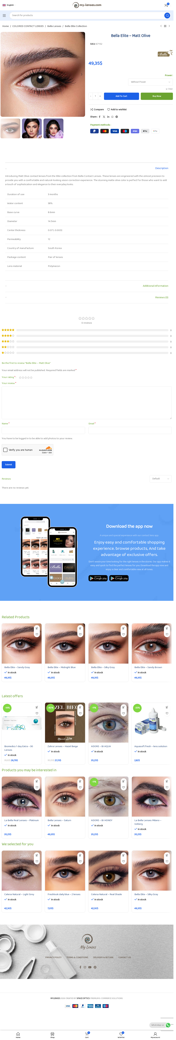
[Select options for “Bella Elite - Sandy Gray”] (37, 628)
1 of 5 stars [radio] (20, 377)
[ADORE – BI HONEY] (108, 797)
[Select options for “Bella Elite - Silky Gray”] (124, 628)
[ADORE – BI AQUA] (108, 723)
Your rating (8, 377)
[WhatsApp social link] (112, 117)
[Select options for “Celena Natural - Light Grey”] (37, 855)
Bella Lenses (54, 26)
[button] (4, 74)
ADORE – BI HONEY (101, 820)
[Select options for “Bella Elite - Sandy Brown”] (167, 628)
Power (168, 75)
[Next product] (169, 26)
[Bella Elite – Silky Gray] (108, 643)
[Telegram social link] (116, 117)
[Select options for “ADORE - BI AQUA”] (124, 707)
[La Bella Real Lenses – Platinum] (22, 797)
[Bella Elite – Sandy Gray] (22, 643)
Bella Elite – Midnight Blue (62, 667)
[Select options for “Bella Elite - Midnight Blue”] (80, 628)
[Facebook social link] (100, 117)
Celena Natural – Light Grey (19, 894)
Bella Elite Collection (76, 26)
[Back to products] (165, 26)
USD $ (165, 1021)
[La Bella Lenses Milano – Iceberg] (152, 797)
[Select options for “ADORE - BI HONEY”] (124, 781)
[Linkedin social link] (108, 117)
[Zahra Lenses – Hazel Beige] (65, 723)
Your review (9, 383)
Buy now (157, 96)
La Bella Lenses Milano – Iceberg (147, 822)
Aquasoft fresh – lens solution (150, 746)
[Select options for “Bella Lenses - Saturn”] (80, 781)
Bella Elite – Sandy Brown (148, 667)
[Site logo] (87, 5)
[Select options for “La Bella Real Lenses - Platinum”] (37, 781)
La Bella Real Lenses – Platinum (21, 820)
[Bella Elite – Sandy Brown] (152, 643)
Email (92, 424)
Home (5, 26)
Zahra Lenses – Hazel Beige (63, 746)
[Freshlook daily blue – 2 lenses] (65, 871)
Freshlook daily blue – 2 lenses (64, 894)
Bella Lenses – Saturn (59, 820)
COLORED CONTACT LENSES (28, 26)
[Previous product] (161, 26)
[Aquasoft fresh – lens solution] (152, 723)
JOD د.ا (165, 1014)
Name (5, 424)
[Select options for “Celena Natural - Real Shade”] (124, 855)
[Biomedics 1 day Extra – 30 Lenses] (22, 723)
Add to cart (121, 96)
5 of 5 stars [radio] (31, 377)
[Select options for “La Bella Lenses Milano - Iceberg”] (167, 781)
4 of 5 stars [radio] (28, 377)
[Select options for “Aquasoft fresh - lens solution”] (167, 707)
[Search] (167, 15)
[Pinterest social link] (95, 967)
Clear (170, 89)
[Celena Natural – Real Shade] (108, 871)
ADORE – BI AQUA (101, 746)
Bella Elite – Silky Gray (103, 667)
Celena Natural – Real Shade (106, 894)
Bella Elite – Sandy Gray (17, 667)
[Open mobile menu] (4, 15)
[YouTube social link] (89, 967)
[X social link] (104, 117)
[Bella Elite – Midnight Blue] (65, 643)
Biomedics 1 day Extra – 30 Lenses (18, 748)
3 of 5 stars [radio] (25, 377)
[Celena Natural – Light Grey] (22, 871)
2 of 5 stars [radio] (22, 377)
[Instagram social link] (84, 967)
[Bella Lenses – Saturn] (65, 797)
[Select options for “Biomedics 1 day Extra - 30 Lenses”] (37, 707)
